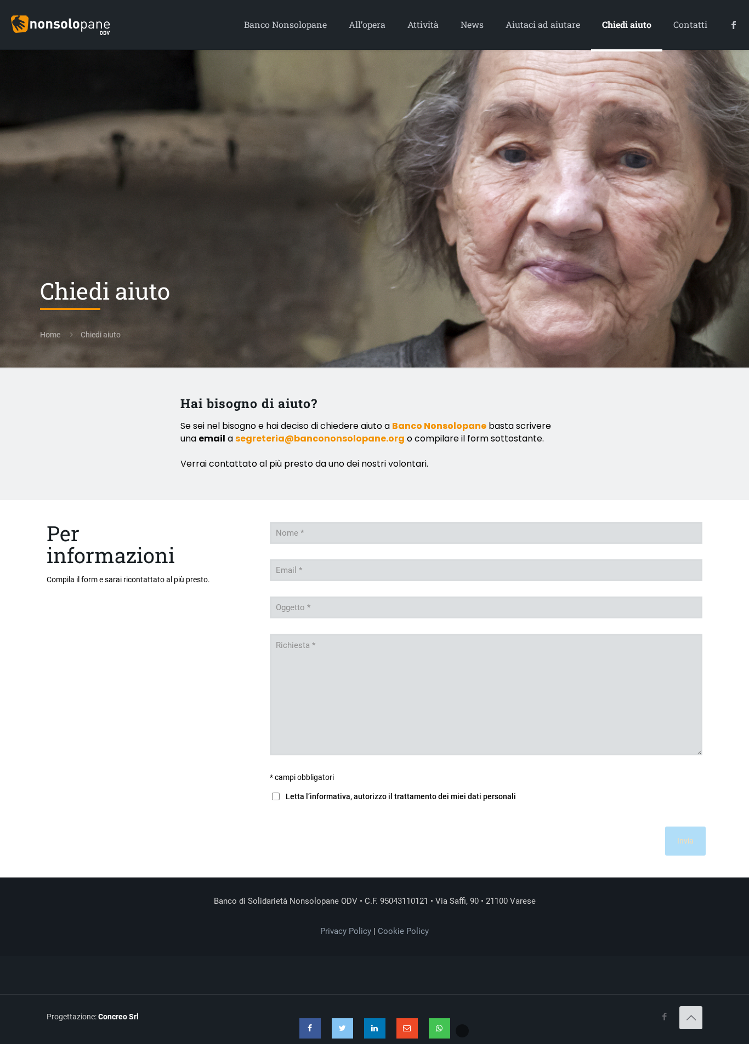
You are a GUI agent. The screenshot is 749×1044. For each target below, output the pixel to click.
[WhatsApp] (439, 1028)
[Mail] (407, 1028)
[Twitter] (342, 1028)
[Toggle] (462, 1030)
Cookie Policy (403, 931)
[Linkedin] (374, 1028)
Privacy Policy (345, 931)
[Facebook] (310, 1028)
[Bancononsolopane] (61, 24)
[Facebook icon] (664, 1017)
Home (50, 334)
